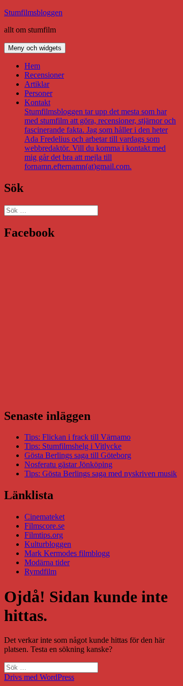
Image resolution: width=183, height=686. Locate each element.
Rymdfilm (40, 571)
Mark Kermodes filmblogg (67, 553)
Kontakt (100, 134)
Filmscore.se (44, 525)
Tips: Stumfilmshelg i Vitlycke (72, 446)
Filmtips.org (43, 535)
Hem (32, 65)
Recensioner (44, 75)
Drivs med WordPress (39, 677)
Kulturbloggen (47, 544)
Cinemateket (44, 516)
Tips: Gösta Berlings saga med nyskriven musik (100, 473)
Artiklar (36, 84)
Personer (38, 93)
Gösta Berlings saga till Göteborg (77, 455)
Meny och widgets (35, 48)
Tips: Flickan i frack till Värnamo (77, 437)
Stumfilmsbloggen (33, 12)
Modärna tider (47, 562)
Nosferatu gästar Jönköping (68, 464)
